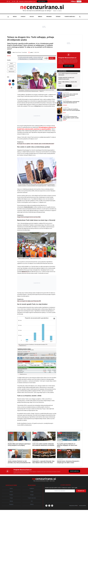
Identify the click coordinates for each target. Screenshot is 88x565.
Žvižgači (58, 16)
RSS (14, 1)
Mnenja (40, 16)
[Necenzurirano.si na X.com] (9, 1)
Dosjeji (32, 16)
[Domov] (8, 16)
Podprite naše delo (70, 16)
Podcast (23, 16)
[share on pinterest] (10, 84)
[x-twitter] (49, 506)
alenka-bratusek (11, 71)
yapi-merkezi (11, 66)
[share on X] (13, 81)
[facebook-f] (46, 506)
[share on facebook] (10, 81)
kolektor (11, 68)
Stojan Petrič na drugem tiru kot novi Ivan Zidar (29, 217)
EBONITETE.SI (25, 271)
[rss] (52, 506)
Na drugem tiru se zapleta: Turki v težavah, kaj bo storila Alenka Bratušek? (35, 143)
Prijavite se (81, 490)
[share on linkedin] (13, 84)
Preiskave (49, 16)
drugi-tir (11, 63)
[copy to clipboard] (11, 87)
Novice (15, 16)
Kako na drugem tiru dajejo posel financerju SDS (29, 301)
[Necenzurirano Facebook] (7, 1)
